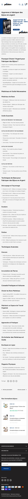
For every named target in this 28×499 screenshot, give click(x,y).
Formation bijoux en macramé (17, 430)
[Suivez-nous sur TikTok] (11, 480)
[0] (25, 4)
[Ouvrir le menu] (2, 4)
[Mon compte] (22, 4)
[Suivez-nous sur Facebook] (2, 480)
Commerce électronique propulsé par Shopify (11, 495)
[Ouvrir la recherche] (19, 4)
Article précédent (7, 389)
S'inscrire (6, 468)
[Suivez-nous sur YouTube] (8, 480)
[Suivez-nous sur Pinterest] (5, 480)
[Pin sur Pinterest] (11, 381)
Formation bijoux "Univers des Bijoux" (17, 407)
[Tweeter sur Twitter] (14, 381)
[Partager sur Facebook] (8, 381)
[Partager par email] (16, 381)
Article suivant (21, 389)
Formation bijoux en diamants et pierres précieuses (17, 419)
